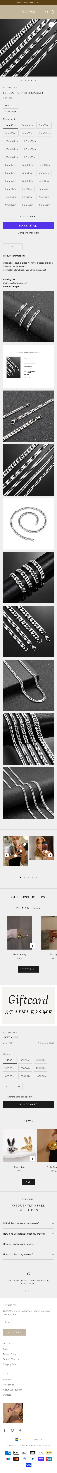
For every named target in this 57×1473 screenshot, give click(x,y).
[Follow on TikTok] (20, 1430)
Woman (23, 908)
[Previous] (7, 855)
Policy (6, 1349)
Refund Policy (9, 1354)
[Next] (50, 855)
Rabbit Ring (19, 1167)
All (28, 1182)
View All (28, 969)
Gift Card (11, 1037)
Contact (7, 1394)
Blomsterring (19, 954)
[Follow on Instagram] (12, 1430)
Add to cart (28, 216)
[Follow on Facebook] (4, 1430)
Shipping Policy (10, 1364)
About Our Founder (12, 1389)
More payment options (28, 232)
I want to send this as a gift (19, 1096)
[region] (28, 1279)
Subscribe (14, 1332)
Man (37, 908)
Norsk (36, 1439)
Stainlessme (10, 88)
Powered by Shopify (39, 1446)
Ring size (7, 1379)
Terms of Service (11, 1359)
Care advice (8, 1384)
